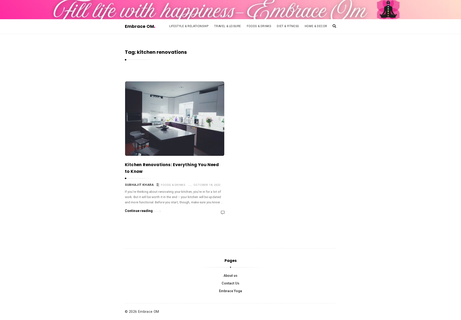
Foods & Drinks (259, 26)
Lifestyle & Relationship (188, 26)
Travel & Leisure (227, 26)
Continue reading (139, 211)
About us (230, 276)
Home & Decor (316, 26)
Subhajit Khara (139, 185)
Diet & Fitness (288, 26)
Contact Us (230, 283)
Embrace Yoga (230, 291)
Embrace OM (139, 26)
